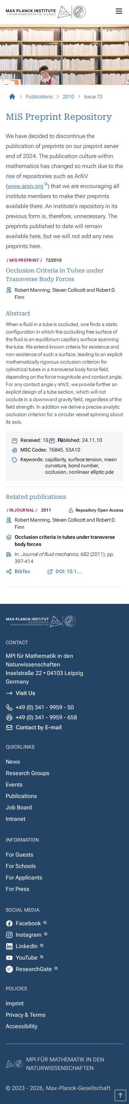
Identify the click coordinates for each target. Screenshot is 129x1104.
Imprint (15, 1003)
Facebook (29, 923)
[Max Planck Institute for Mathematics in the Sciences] (12, 96)
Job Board (19, 807)
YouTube (27, 957)
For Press (17, 889)
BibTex (22, 571)
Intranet (15, 818)
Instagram (29, 934)
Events (14, 784)
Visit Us (25, 693)
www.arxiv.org (25, 186)
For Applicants (24, 877)
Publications (21, 796)
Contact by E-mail (39, 727)
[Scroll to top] (120, 1095)
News (13, 761)
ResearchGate (34, 969)
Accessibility (21, 1026)
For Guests (19, 854)
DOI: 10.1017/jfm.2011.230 (69, 571)
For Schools (21, 866)
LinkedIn (27, 946)
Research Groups (27, 773)
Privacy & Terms (26, 1014)
